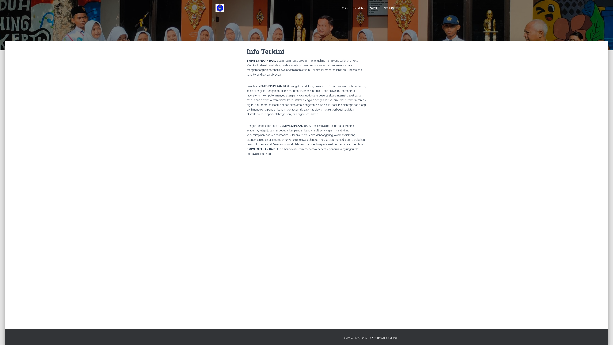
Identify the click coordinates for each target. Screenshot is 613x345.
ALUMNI (373, 8)
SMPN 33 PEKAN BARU (355, 338)
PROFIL (343, 8)
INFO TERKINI (389, 8)
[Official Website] (219, 8)
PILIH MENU (358, 8)
